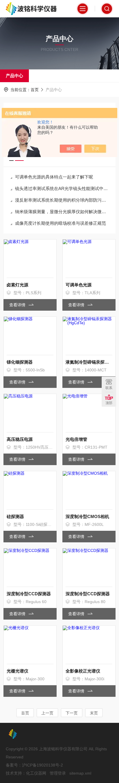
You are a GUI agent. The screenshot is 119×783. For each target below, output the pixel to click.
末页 (94, 713)
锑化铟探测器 (20, 362)
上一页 (47, 713)
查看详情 (18, 305)
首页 (35, 89)
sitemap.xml (80, 773)
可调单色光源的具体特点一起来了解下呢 (54, 176)
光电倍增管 (76, 439)
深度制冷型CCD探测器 (29, 593)
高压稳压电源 (20, 439)
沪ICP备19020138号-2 (42, 765)
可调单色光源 (79, 284)
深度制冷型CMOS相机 (87, 516)
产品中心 (14, 75)
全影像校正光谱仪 (83, 670)
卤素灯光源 (17, 284)
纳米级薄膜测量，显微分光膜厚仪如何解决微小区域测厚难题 (62, 211)
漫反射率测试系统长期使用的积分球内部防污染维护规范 (62, 200)
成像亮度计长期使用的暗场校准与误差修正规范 (60, 223)
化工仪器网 (36, 773)
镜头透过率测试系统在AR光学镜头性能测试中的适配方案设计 (62, 188)
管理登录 (58, 773)
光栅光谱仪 (17, 670)
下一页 (72, 713)
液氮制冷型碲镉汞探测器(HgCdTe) (89, 362)
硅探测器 (15, 516)
